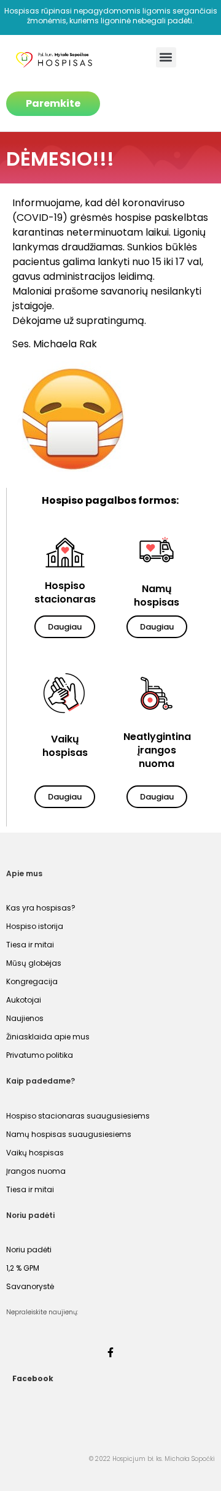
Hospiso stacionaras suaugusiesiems (78, 1116)
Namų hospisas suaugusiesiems (68, 1134)
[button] (166, 57)
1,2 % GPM (22, 1268)
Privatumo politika (39, 1055)
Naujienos (25, 1018)
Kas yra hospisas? (41, 908)
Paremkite (53, 103)
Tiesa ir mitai (30, 944)
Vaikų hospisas (35, 1152)
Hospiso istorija (34, 926)
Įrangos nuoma (36, 1171)
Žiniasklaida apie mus (48, 1036)
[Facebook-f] (110, 1352)
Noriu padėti (29, 1249)
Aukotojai (23, 1000)
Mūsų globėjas (33, 963)
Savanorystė (30, 1286)
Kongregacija (32, 981)
